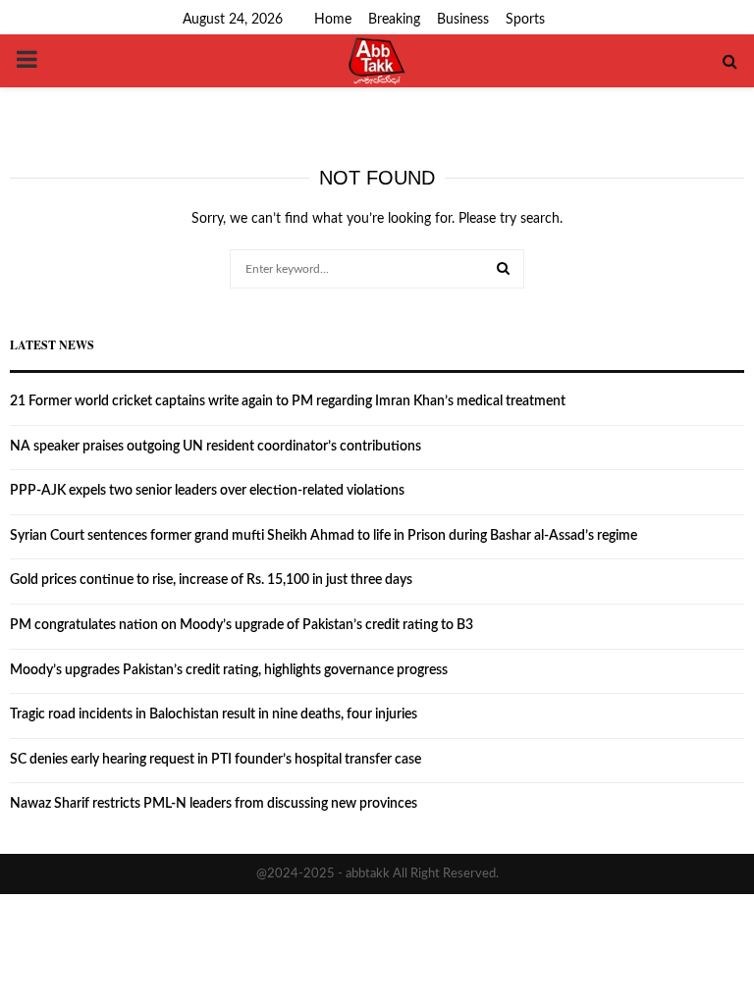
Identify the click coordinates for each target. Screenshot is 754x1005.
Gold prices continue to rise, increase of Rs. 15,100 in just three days (211, 580)
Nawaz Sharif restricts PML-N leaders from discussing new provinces (213, 804)
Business (463, 19)
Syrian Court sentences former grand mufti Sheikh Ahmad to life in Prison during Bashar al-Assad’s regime (323, 536)
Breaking (394, 19)
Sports (525, 19)
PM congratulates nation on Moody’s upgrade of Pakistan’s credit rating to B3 (241, 625)
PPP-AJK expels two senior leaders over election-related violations (207, 491)
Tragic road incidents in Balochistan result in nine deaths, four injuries (213, 714)
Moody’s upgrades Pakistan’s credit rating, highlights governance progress (229, 670)
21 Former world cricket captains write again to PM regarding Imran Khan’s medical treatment (288, 401)
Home (332, 19)
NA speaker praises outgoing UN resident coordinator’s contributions (215, 446)
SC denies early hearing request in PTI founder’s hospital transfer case (215, 760)
